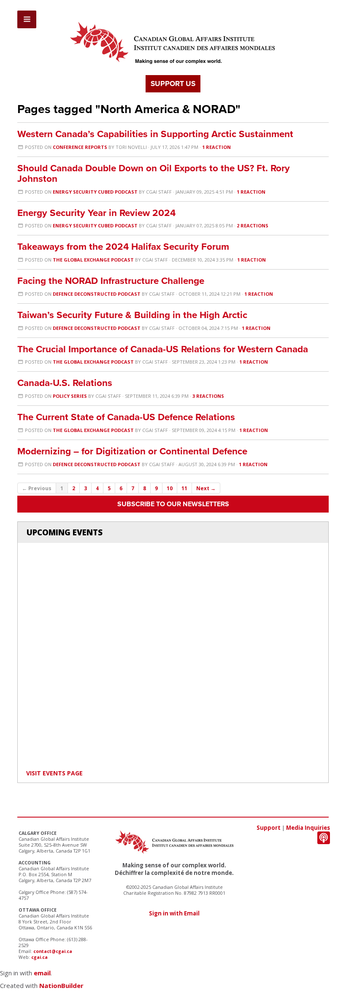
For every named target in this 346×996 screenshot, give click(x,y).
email (42, 973)
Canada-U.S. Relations (64, 383)
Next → (206, 488)
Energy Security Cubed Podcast (95, 192)
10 (170, 488)
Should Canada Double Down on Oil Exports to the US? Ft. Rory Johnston (153, 173)
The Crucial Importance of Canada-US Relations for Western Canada (162, 349)
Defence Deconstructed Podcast (97, 294)
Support (269, 827)
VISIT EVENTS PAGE (54, 773)
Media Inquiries (308, 827)
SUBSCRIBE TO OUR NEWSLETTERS (173, 504)
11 (184, 488)
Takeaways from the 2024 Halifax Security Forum (123, 246)
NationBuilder (61, 985)
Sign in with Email (174, 913)
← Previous (36, 488)
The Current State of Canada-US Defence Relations (126, 417)
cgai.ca (39, 957)
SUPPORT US (173, 83)
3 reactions (208, 396)
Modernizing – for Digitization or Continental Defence (132, 451)
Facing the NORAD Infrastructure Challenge (110, 280)
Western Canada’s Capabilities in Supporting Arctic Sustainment (155, 134)
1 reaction (216, 147)
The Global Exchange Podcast (93, 259)
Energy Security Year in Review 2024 (96, 213)
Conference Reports (80, 147)
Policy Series (70, 396)
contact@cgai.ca (52, 951)
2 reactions (252, 225)
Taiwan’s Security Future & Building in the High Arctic (132, 315)
